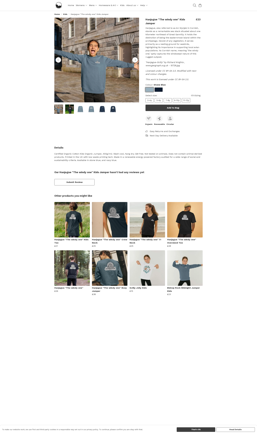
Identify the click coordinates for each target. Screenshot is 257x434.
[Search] (194, 5)
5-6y (158, 100)
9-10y (176, 100)
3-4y (149, 100)
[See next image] (135, 60)
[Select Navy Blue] (159, 89)
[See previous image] (58, 60)
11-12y (186, 100)
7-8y (168, 100)
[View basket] (200, 5)
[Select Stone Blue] (149, 89)
